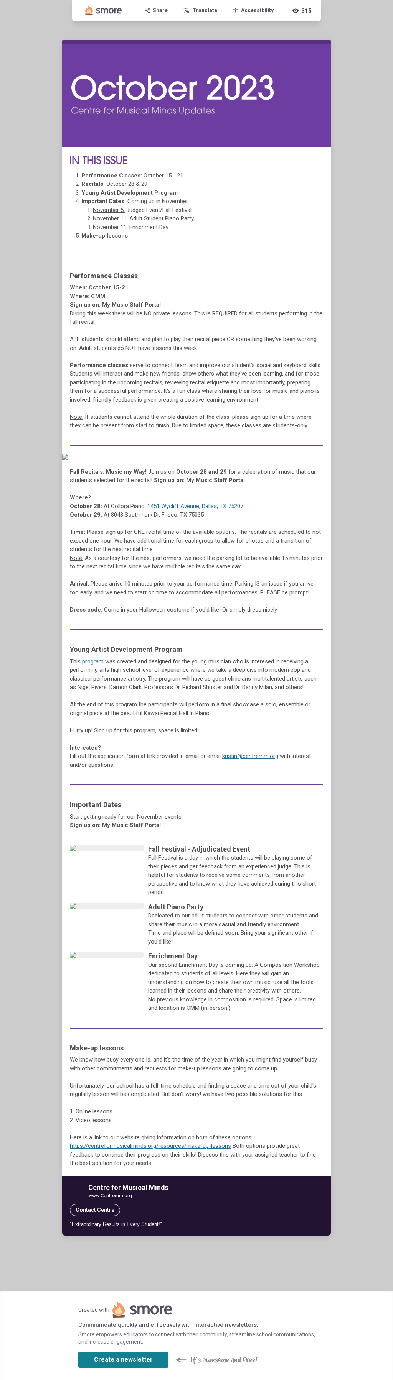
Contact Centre (95, 1210)
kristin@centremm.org (250, 756)
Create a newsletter (123, 1359)
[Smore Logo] (103, 11)
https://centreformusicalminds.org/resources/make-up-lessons (150, 1145)
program (93, 661)
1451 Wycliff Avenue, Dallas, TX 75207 (195, 506)
